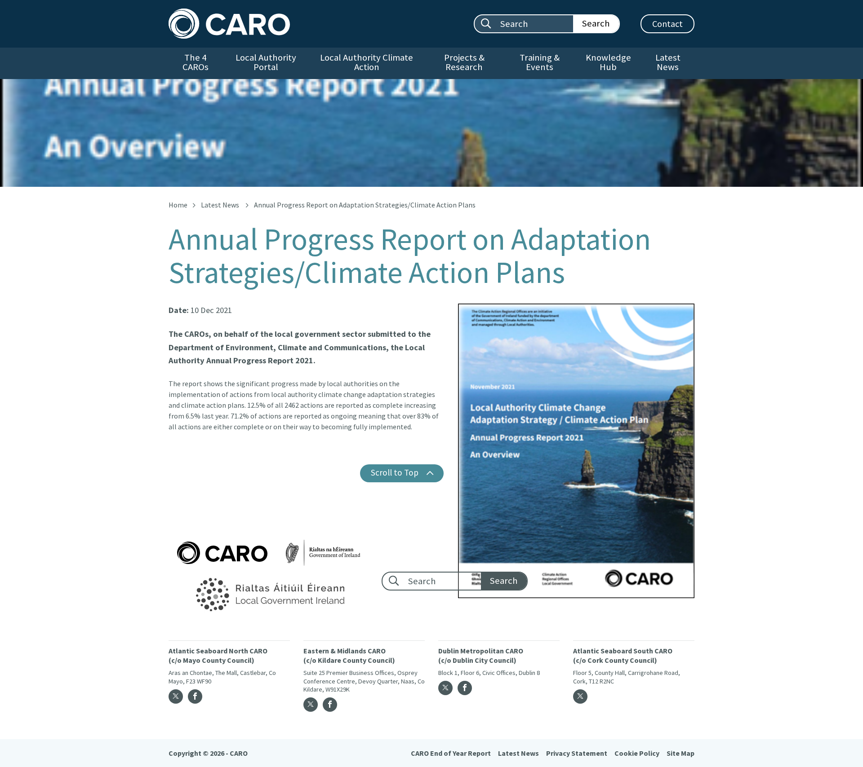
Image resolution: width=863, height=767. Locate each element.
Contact (667, 23)
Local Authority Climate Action (366, 62)
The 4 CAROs (195, 62)
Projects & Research (464, 62)
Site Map (680, 753)
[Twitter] (176, 696)
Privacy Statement (576, 753)
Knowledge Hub (608, 62)
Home (178, 204)
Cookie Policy (636, 753)
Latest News (668, 62)
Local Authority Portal (266, 62)
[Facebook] (195, 696)
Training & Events (540, 62)
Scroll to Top (394, 472)
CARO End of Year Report (451, 753)
